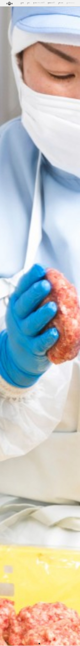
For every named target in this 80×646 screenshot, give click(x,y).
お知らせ (28, 3)
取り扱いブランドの (39, 3)
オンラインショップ (70, 3)
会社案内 (22, 3)
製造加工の (51, 3)
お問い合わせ (60, 3)
